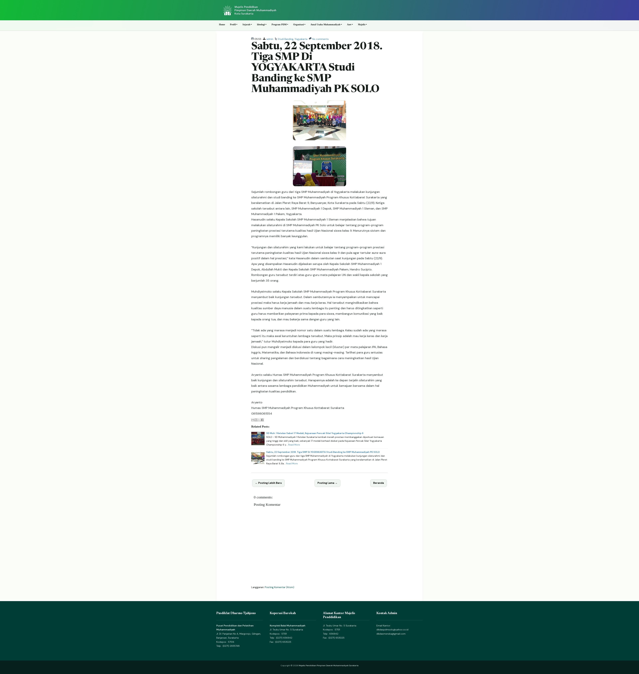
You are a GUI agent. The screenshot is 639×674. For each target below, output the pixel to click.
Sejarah (246, 24)
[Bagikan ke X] (259, 420)
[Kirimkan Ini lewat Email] (252, 420)
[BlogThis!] (256, 420)
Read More (294, 444)
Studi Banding (285, 39)
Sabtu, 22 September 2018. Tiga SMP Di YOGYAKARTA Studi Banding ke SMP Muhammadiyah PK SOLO (316, 68)
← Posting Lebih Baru (268, 483)
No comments (320, 39)
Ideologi (261, 24)
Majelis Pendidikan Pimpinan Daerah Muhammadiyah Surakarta (328, 665)
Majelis (361, 24)
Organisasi (298, 24)
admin (269, 39)
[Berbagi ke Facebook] (262, 420)
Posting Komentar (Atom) (279, 587)
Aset (349, 24)
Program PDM (279, 24)
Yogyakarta (301, 39)
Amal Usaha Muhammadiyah (325, 24)
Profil (233, 24)
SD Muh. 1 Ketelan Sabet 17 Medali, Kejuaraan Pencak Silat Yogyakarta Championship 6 (314, 433)
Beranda (378, 483)
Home (222, 24)
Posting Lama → (327, 483)
